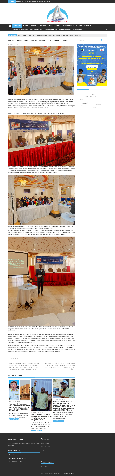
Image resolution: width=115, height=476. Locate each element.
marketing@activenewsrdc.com (17, 458)
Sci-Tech (57, 26)
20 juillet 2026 (35, 412)
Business (43, 26)
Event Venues (77, 29)
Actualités (17, 26)
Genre (50, 26)
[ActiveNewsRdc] (10, 26)
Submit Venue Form (51, 29)
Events (25, 26)
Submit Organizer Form (83, 26)
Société (16, 358)
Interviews (34, 26)
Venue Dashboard (65, 29)
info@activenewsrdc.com (15, 455)
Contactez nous (68, 26)
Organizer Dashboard (20, 29)
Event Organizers (36, 29)
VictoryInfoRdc (69, 473)
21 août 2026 (13, 402)
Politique (17, 419)
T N (19, 44)
